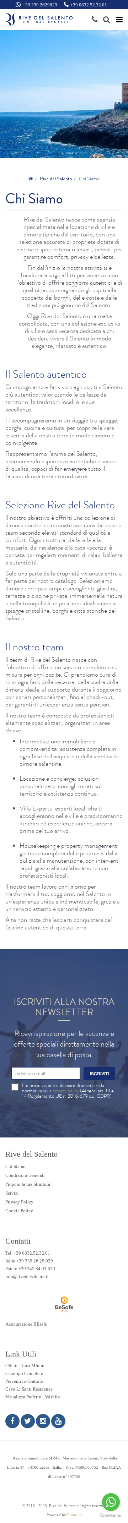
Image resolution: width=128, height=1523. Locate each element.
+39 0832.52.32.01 (88, 4)
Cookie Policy (19, 1210)
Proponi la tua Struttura (27, 1184)
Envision (74, 1515)
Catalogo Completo (24, 1373)
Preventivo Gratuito (24, 1381)
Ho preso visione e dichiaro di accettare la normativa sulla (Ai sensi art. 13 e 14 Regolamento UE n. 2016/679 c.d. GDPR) (68, 1091)
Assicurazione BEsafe (26, 1324)
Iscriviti (99, 1073)
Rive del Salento (56, 178)
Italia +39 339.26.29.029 (29, 1260)
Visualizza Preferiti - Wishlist (33, 1396)
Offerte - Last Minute (25, 1365)
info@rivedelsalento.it (27, 1276)
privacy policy (66, 1090)
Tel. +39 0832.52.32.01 (27, 1253)
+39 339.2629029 (40, 4)
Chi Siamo (15, 1166)
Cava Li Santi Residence (29, 1389)
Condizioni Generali (25, 1175)
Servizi (12, 1193)
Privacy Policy (19, 1202)
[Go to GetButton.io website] (111, 1515)
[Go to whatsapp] (111, 1502)
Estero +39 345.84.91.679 (30, 1268)
